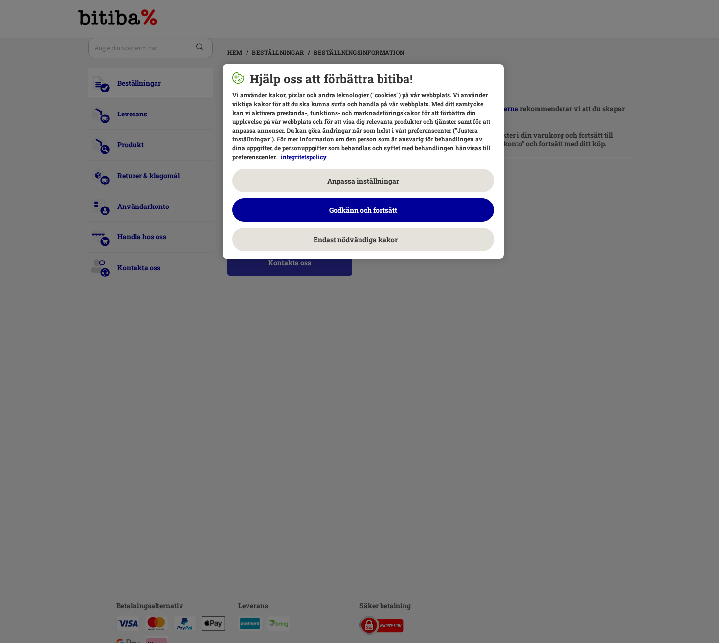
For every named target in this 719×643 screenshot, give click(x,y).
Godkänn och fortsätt (363, 210)
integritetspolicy (304, 157)
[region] (363, 161)
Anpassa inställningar (363, 180)
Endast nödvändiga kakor (363, 239)
